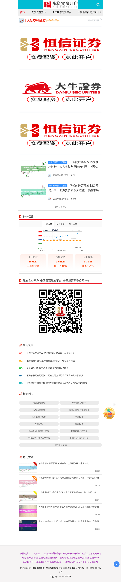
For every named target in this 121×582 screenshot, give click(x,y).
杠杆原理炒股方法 (79, 431)
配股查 (37, 553)
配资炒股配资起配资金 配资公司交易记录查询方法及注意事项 (55, 375)
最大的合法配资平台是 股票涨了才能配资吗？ (47, 368)
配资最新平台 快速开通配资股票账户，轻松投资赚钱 (51, 360)
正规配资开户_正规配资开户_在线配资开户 (42, 561)
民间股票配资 (39, 409)
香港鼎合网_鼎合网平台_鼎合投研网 (81, 561)
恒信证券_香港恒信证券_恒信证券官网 (39, 557)
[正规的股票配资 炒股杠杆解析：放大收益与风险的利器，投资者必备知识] (33, 168)
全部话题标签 (60, 445)
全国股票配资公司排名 (89, 12)
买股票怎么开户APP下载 (39, 438)
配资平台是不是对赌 (79, 438)
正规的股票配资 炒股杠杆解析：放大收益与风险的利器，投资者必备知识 (73, 166)
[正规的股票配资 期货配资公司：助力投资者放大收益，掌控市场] (33, 191)
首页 (22, 12)
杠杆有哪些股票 (39, 416)
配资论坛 (39, 423)
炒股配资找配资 (79, 402)
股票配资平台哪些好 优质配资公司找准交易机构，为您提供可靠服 (57, 382)
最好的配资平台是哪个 (79, 409)
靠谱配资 (79, 423)
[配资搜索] (98, 4)
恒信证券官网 (93, 20)
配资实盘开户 (39, 12)
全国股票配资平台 (61, 12)
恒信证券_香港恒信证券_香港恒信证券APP (79, 557)
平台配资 (79, 416)
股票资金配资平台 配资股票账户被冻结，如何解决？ (51, 353)
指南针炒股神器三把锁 (39, 431)
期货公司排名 (39, 402)
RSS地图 (90, 567)
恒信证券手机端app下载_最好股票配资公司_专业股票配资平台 (72, 553)
